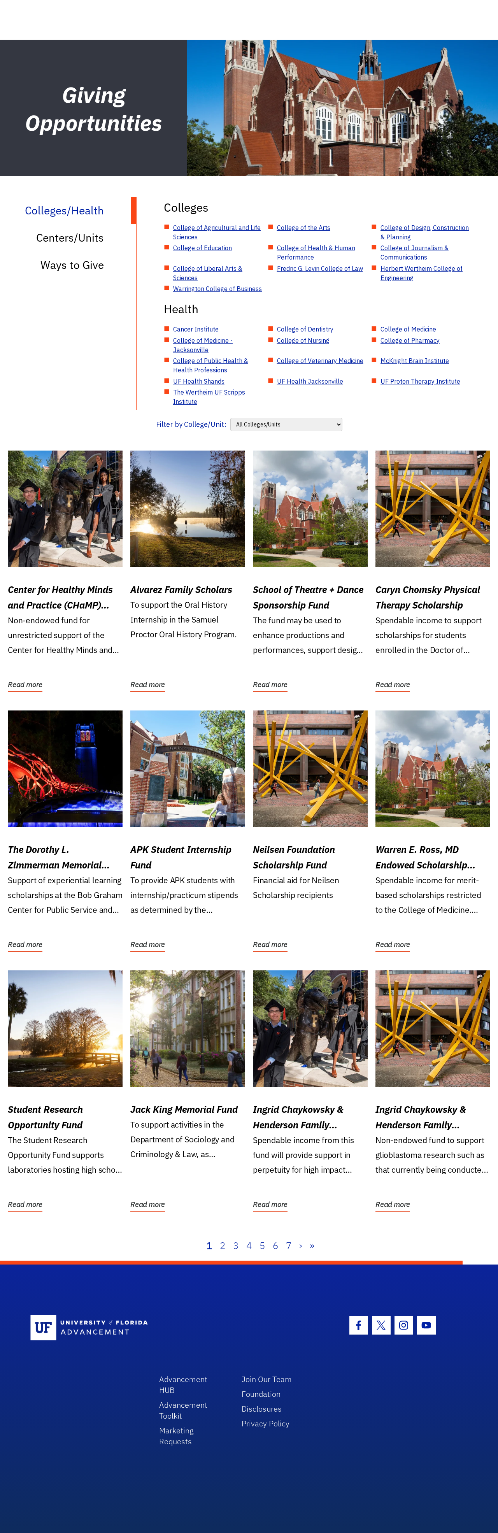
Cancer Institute (196, 329)
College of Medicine (408, 329)
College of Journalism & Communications (415, 252)
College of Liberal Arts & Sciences (207, 273)
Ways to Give (72, 265)
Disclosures (262, 1408)
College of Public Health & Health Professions (210, 365)
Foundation (261, 1394)
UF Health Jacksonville (310, 381)
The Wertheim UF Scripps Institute (209, 396)
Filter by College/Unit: (191, 424)
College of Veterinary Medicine (320, 361)
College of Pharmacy (410, 340)
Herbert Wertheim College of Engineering (422, 273)
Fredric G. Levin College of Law (320, 268)
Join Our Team (267, 1379)
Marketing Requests (176, 1436)
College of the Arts (303, 228)
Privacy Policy (265, 1423)
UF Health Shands (198, 381)
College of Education (202, 248)
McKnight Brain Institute (415, 361)
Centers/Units (70, 237)
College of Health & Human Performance (316, 252)
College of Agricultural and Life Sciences (217, 232)
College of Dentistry (305, 329)
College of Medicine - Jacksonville (203, 345)
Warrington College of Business (217, 289)
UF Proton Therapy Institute (420, 381)
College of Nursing (303, 340)
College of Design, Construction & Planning (425, 232)
